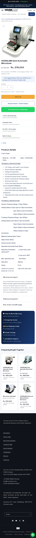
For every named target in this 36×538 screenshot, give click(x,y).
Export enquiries (7, 448)
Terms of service (18, 534)
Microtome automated (9, 396)
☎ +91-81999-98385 (13, 1)
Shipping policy (28, 534)
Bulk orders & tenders (9, 440)
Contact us (6, 460)
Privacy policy (8, 534)
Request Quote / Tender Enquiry (18, 103)
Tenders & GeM (7, 444)
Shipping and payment (10, 299)
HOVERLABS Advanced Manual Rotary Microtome (26, 398)
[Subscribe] (30, 514)
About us (5, 456)
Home (2, 19)
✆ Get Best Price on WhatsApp (18, 109)
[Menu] (2, 10)
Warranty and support (10, 277)
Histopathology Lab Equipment (13, 19)
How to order (7, 437)
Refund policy (29, 531)
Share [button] (4, 143)
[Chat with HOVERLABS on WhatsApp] (33, 535)
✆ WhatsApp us (24, 1)
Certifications (7, 452)
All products (6, 433)
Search (32, 14)
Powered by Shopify (19, 531)
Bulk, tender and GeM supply (12, 305)
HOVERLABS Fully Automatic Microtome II (26, 369)
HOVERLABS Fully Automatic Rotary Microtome (8, 369)
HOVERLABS (10, 531)
